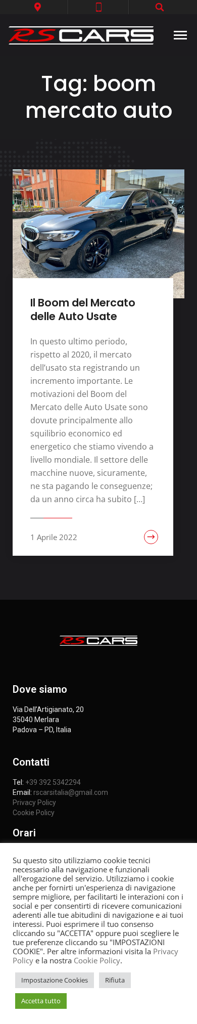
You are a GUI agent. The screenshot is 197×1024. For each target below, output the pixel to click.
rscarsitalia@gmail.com (70, 792)
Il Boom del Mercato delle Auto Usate (82, 310)
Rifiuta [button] (115, 980)
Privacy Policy (34, 802)
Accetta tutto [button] (41, 1000)
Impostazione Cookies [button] (54, 980)
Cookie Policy (34, 813)
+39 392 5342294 (53, 782)
